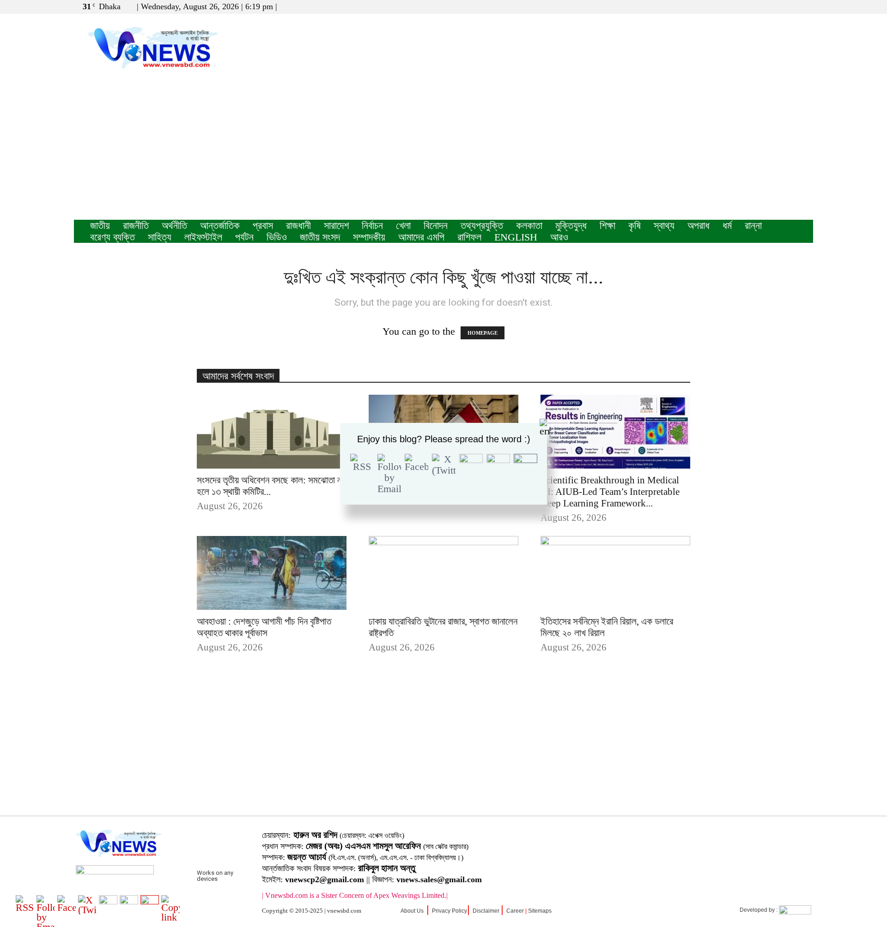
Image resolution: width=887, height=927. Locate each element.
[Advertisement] (443, 150)
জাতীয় (100, 225)
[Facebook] (776, 6)
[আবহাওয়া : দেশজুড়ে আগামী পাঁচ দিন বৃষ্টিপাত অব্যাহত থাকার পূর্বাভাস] (271, 573)
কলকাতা (529, 225)
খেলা (403, 225)
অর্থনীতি (174, 225)
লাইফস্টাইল (203, 237)
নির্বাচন (372, 225)
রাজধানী (298, 225)
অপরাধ (698, 225)
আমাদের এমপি (421, 237)
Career (515, 911)
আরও (559, 237)
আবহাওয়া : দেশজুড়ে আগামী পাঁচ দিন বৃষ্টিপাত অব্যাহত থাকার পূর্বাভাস (264, 627)
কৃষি (634, 225)
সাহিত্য (159, 237)
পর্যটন (244, 237)
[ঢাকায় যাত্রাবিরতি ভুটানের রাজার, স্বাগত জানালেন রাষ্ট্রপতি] (443, 573)
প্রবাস (263, 225)
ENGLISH (515, 237)
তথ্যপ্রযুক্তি (482, 225)
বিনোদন (436, 225)
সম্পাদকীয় (369, 237)
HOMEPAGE (483, 333)
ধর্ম (727, 225)
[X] (791, 6)
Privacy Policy (449, 911)
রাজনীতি (136, 225)
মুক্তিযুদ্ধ (571, 225)
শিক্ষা (607, 225)
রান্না (753, 225)
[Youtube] (806, 6)
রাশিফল (469, 237)
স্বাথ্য (664, 225)
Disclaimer (486, 911)
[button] (762, 6)
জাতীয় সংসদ (320, 237)
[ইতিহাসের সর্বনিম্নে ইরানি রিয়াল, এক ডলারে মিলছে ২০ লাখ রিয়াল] (615, 573)
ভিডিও (277, 237)
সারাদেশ (336, 225)
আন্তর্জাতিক (220, 225)
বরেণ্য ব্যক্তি (112, 237)
